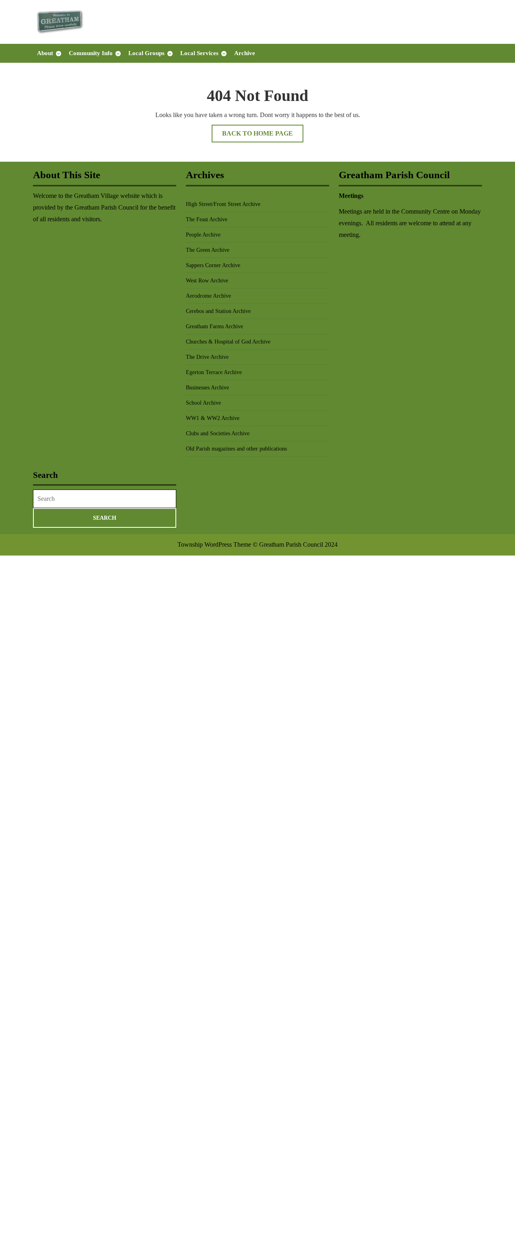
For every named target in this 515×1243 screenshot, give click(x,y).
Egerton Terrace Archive (214, 372)
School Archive (203, 403)
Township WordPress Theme (214, 544)
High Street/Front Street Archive (223, 204)
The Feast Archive (206, 219)
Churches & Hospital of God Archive (228, 342)
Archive (244, 53)
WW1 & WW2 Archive (212, 418)
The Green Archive (207, 250)
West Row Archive (207, 281)
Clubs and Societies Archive (217, 433)
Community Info (91, 53)
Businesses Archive (207, 388)
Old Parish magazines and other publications (236, 449)
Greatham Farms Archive (214, 326)
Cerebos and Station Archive (218, 311)
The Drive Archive (207, 357)
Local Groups (146, 53)
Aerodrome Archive (208, 296)
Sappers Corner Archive (213, 265)
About (45, 53)
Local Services (199, 53)
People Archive (203, 235)
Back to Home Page (262, 136)
